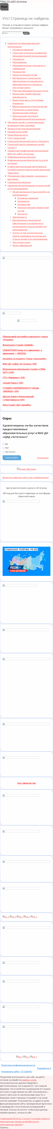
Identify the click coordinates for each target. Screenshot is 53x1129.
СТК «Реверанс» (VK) (14, 377)
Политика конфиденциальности (18, 1065)
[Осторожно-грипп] (33, 1056)
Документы (18, 59)
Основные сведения (22, 49)
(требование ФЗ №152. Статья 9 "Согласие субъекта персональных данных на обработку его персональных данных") (25, 1121)
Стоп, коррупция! (17, 138)
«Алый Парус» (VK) (13, 382)
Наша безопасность (18, 135)
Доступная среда (21, 242)
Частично (10, 451)
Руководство (19, 71)
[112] (26, 1056)
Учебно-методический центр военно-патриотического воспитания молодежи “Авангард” (29, 169)
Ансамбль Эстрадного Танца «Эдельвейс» (25, 358)
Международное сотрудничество (29, 106)
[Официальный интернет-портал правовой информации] (19, 1056)
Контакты (22, 213)
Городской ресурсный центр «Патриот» (28, 141)
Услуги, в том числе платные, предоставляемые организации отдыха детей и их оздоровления (29, 236)
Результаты (43, 458)
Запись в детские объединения (24, 128)
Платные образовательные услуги (30, 90)
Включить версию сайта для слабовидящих (26, 477)
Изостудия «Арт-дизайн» (17, 404)
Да (6, 444)
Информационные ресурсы (22, 157)
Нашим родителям (17, 131)
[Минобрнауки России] (6, 916)
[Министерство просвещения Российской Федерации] (13, 916)
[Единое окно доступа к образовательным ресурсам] (34, 916)
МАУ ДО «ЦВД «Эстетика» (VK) (20, 364)
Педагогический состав (24, 74)
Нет (7, 447)
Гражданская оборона (19, 182)
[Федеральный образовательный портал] (27, 916)
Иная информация (22, 245)
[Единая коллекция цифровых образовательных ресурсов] (20, 916)
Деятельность (19, 217)
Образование (19, 62)
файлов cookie (29, 1080)
